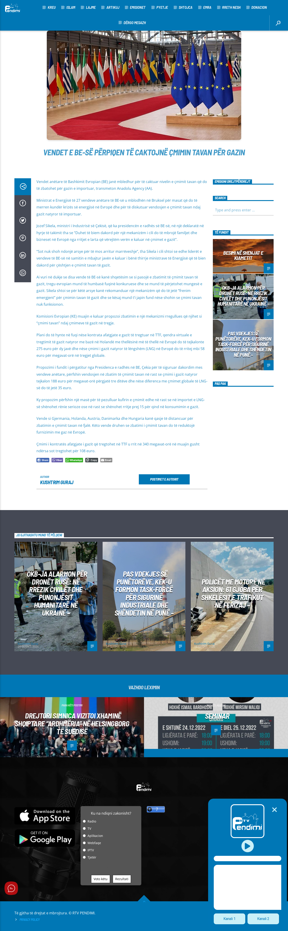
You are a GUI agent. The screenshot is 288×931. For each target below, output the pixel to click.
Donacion (259, 7)
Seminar (217, 716)
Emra (207, 7)
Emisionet (138, 7)
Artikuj (112, 7)
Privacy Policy (30, 920)
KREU (52, 7)
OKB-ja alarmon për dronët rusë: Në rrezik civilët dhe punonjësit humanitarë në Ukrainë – (243, 296)
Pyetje (162, 7)
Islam (70, 7)
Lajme (91, 7)
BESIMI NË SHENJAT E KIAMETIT (243, 255)
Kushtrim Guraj (56, 482)
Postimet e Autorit (164, 479)
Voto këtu (101, 879)
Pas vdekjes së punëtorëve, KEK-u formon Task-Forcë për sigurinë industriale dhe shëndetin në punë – (243, 344)
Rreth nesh (231, 7)
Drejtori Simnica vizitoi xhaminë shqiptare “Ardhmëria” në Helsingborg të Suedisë (72, 723)
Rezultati (121, 879)
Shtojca (185, 7)
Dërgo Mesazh (135, 22)
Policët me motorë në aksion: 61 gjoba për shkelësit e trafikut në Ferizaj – (233, 593)
